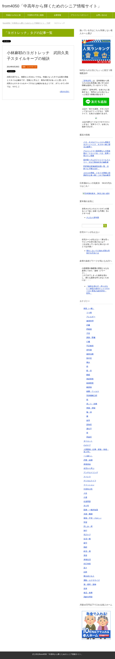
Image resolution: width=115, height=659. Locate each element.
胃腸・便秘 (90, 408)
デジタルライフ (90, 481)
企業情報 (57, 15)
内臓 (88, 325)
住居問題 (87, 501)
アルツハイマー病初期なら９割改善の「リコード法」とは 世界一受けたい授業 (96, 153)
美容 (85, 555)
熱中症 (89, 358)
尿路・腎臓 (90, 337)
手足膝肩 (90, 346)
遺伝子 (89, 429)
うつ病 (89, 313)
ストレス (87, 477)
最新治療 (90, 354)
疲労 (85, 543)
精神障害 (90, 383)
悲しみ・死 (88, 526)
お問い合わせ (101, 15)
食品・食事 (88, 593)
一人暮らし (88, 456)
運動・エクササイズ (29, 67)
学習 (85, 522)
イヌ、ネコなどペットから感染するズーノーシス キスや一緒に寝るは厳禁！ (96, 144)
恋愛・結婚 (88, 460)
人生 (85, 493)
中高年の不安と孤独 (35, 15)
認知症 (89, 425)
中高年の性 (88, 489)
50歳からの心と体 (13, 15)
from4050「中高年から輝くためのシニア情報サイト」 (52, 6)
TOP (28, 23)
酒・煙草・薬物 (90, 584)
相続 (85, 547)
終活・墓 (87, 551)
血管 (88, 420)
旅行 (85, 531)
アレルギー (90, 317)
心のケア (87, 445)
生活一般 (87, 539)
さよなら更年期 (92, 217)
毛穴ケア (87, 535)
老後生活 (87, 560)
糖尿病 (89, 387)
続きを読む (64, 92)
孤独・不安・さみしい (93, 518)
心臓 (88, 342)
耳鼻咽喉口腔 (91, 395)
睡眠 (88, 375)
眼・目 (89, 371)
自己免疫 (87, 564)
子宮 (88, 333)
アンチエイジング (91, 472)
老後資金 (87, 464)
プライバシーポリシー (79, 15)
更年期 (89, 350)
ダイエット (88, 441)
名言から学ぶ (89, 468)
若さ (85, 568)
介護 (85, 497)
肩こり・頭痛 (91, 404)
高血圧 (89, 437)
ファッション (89, 485)
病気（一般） (89, 308)
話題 (85, 572)
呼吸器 (89, 329)
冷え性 (86, 506)
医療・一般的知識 (91, 510)
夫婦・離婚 (88, 514)
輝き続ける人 (89, 576)
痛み (88, 362)
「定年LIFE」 (87, 81)
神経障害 (90, 379)
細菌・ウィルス (92, 391)
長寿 (85, 589)
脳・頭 (89, 412)
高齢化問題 (88, 597)
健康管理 (90, 321)
